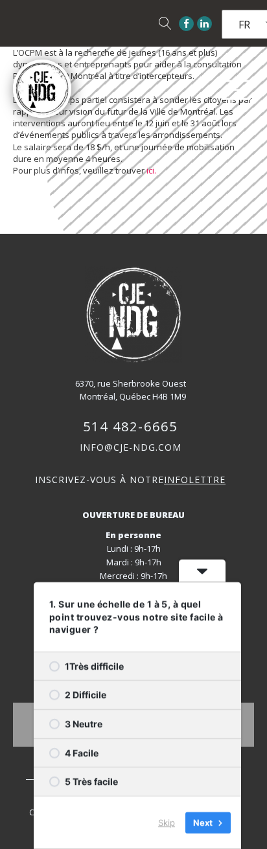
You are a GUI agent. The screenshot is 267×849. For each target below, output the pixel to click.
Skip (166, 822)
